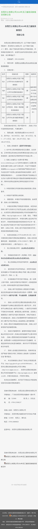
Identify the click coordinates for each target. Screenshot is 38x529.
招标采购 (21, 7)
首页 (16, 7)
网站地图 (20, 519)
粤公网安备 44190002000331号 (19, 516)
